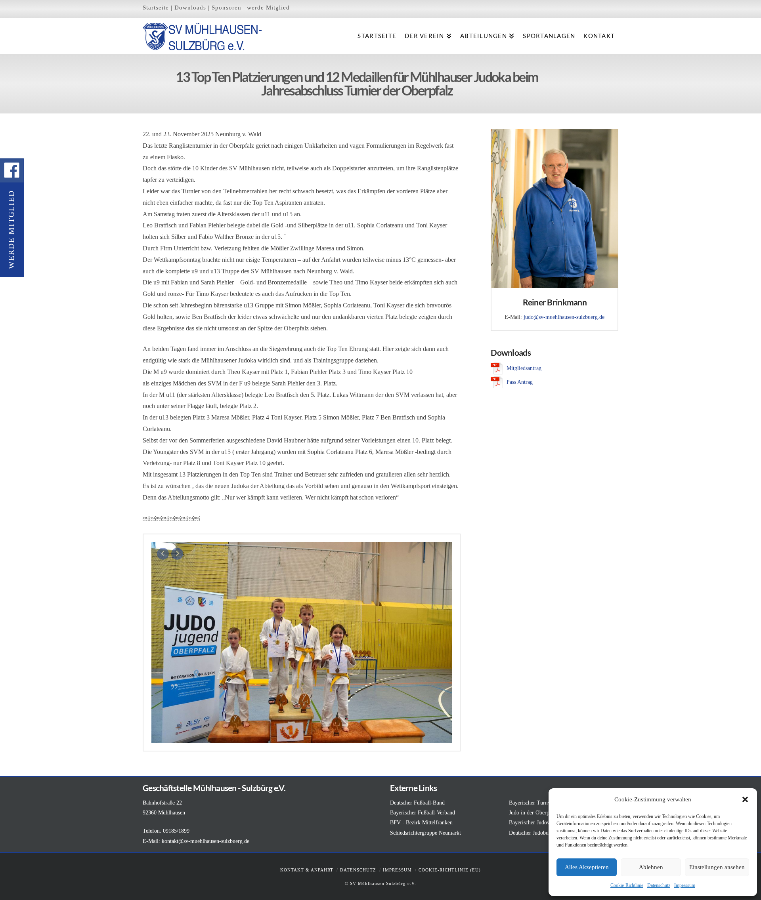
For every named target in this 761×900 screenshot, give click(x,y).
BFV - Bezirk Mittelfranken (421, 823)
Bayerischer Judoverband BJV (542, 823)
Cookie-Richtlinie (626, 885)
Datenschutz (658, 885)
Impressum (684, 885)
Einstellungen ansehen (717, 867)
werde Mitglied (268, 7)
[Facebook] (12, 170)
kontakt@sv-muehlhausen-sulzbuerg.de (205, 841)
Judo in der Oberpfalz (533, 813)
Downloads (190, 7)
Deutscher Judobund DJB (537, 833)
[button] (745, 799)
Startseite (156, 7)
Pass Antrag (520, 382)
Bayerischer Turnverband (537, 803)
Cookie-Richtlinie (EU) (450, 870)
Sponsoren (226, 7)
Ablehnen (651, 867)
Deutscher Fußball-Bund (417, 803)
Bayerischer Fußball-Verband (422, 813)
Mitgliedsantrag (524, 368)
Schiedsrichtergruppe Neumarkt (425, 833)
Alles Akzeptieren (587, 867)
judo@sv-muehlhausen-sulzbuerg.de (564, 317)
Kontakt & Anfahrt (306, 870)
